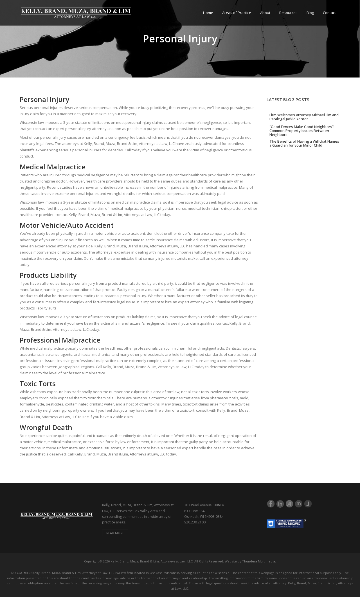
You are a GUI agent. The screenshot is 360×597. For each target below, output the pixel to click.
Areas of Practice (236, 12)
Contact (329, 12)
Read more (115, 533)
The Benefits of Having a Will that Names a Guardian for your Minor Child (304, 143)
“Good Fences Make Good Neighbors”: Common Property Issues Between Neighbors (301, 130)
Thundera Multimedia (258, 561)
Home (208, 12)
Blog (310, 12)
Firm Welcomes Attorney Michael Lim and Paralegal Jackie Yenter (304, 116)
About (265, 12)
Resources (288, 12)
